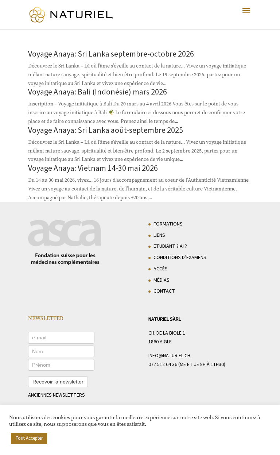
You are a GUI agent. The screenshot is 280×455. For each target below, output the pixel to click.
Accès (160, 269)
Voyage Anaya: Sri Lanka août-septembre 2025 (105, 130)
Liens (159, 235)
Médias (161, 280)
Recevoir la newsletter (57, 382)
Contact (164, 291)
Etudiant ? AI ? (170, 246)
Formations (168, 224)
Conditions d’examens (179, 257)
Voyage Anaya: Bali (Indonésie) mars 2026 (97, 92)
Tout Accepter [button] (29, 438)
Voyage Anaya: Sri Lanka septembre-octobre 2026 (111, 54)
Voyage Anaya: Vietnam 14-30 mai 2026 (93, 168)
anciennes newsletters (56, 395)
